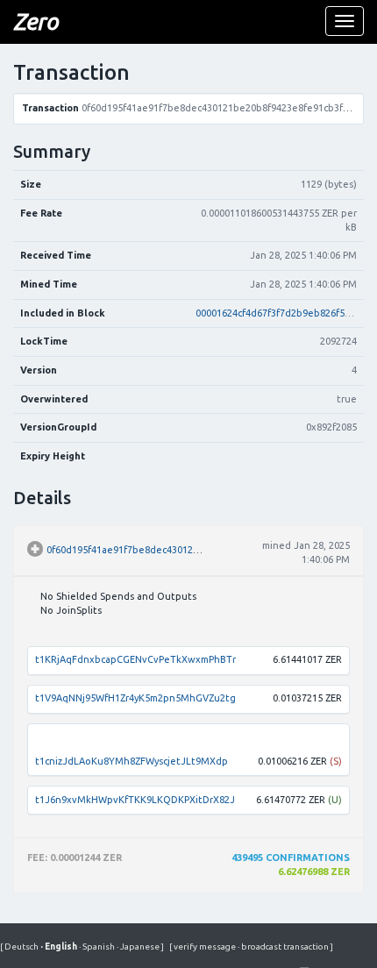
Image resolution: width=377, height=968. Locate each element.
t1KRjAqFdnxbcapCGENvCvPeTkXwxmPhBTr (135, 659)
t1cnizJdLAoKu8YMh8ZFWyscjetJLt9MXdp (131, 761)
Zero (35, 21)
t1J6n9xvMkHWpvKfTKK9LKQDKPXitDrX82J (135, 799)
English (59, 946)
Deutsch (22, 946)
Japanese (139, 946)
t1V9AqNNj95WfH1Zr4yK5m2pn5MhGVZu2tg (135, 698)
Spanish (98, 946)
